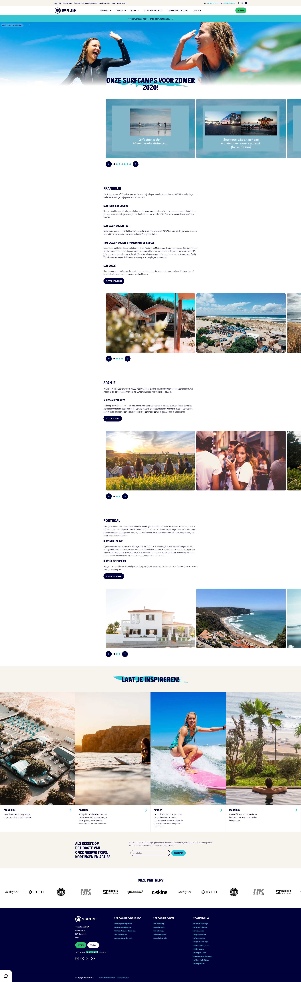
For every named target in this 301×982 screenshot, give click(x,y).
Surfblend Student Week (201, 960)
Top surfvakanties (201, 917)
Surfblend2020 (17, 25)
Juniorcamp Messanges (200, 923)
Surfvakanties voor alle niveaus (125, 931)
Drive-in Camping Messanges (202, 956)
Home (4, 25)
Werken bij (76, 3)
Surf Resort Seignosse (200, 927)
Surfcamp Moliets (198, 963)
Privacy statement (123, 977)
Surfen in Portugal (114, 576)
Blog (55, 3)
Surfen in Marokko (159, 934)
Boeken (241, 10)
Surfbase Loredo (198, 931)
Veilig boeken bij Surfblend (89, 3)
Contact (93, 945)
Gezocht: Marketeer (104, 3)
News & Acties (121, 3)
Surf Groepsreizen (120, 934)
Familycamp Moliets (199, 934)
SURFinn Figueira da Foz (201, 945)
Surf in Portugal (158, 931)
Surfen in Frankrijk (114, 281)
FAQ (60, 3)
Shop (113, 3)
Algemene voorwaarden (107, 977)
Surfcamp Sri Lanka (199, 953)
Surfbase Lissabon (199, 938)
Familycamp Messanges (200, 942)
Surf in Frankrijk (158, 923)
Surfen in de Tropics (160, 938)
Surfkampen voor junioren (123, 923)
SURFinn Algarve (198, 949)
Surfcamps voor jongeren (122, 927)
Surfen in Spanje (112, 418)
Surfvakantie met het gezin (123, 938)
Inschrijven (178, 853)
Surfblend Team (67, 3)
